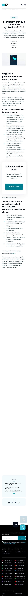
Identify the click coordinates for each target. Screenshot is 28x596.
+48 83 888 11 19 (7, 562)
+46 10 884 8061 (20, 570)
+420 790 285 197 (8, 560)
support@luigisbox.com (20, 551)
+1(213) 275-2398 (8, 573)
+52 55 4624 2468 (8, 565)
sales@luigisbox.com (7, 551)
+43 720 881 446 (6, 553)
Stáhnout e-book (14, 186)
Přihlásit (22, 538)
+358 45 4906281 (8, 584)
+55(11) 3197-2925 (20, 578)
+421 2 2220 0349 (20, 560)
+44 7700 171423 (20, 562)
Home (3, 9)
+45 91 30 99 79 (19, 584)
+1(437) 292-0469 (20, 576)
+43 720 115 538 (20, 565)
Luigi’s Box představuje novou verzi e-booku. (13, 484)
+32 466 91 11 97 (20, 581)
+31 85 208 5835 (7, 570)
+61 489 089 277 (7, 581)
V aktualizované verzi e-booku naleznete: (12, 488)
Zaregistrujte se (18, 593)
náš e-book (12, 253)
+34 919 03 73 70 (20, 568)
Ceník (3, 593)
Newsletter (9, 9)
